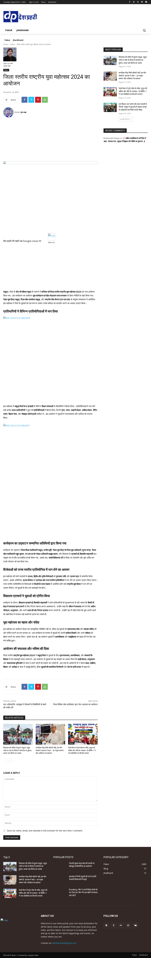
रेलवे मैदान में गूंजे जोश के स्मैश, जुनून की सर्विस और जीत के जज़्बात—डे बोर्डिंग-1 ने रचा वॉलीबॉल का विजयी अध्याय (82, 750)
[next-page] (10, 760)
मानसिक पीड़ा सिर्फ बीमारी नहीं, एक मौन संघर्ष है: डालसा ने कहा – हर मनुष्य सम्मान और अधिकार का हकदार (50, 750)
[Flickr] (121, 925)
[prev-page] (5, 760)
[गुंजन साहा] (8, 112)
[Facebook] (129, 2)
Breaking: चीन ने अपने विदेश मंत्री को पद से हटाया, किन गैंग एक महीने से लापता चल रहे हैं (83, 892)
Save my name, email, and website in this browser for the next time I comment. (45, 830)
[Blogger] (106, 925)
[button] (144, 30)
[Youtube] (146, 2)
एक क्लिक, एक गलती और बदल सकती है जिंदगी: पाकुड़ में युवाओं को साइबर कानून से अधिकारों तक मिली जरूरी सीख (133, 107)
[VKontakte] (135, 925)
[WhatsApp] (45, 100)
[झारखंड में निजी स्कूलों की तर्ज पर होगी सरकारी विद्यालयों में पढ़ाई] (60, 879)
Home (5, 44)
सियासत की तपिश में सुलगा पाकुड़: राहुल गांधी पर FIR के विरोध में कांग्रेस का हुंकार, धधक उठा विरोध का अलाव (17, 750)
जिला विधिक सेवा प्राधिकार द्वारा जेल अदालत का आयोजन (75, 704)
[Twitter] (138, 2)
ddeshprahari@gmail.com (64, 943)
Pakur (12, 44)
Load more (124, 119)
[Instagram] (134, 2)
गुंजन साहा (23, 112)
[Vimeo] (142, 2)
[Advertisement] (50, 140)
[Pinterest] (38, 100)
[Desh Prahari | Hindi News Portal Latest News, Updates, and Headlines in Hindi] (20, 16)
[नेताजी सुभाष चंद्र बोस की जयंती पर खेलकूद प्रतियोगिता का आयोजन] (60, 866)
